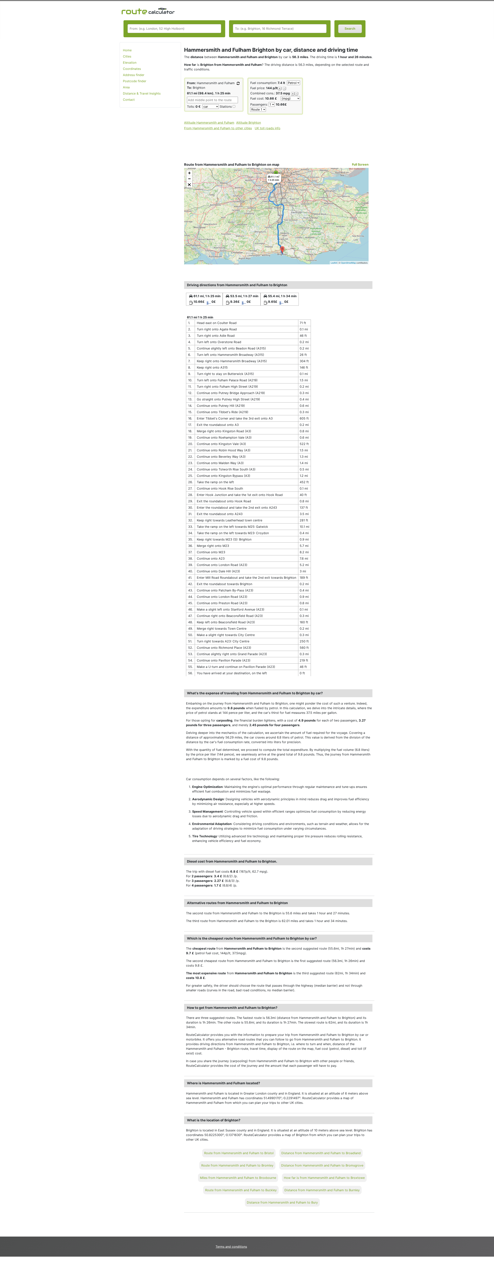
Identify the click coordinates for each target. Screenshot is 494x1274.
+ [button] (189, 173)
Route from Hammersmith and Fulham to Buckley (241, 1190)
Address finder (133, 75)
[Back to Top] (489, 1263)
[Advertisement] (150, 171)
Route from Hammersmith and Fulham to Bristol (239, 1153)
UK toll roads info (267, 128)
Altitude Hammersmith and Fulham (209, 122)
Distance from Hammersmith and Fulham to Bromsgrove (322, 1165)
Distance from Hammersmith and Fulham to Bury (282, 1202)
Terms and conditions (231, 1247)
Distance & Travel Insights (142, 93)
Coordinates (132, 69)
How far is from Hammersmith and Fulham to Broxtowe (324, 1178)
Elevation (129, 62)
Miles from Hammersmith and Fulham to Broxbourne (238, 1178)
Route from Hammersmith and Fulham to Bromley (237, 1165)
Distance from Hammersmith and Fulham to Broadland (321, 1153)
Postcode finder (134, 81)
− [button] (189, 178)
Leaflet (334, 262)
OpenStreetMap (348, 262)
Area (126, 87)
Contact (129, 100)
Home (127, 50)
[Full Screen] (189, 185)
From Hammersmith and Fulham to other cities (218, 128)
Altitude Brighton (248, 122)
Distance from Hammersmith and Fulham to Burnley (322, 1190)
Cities (127, 56)
